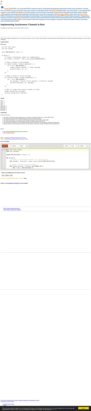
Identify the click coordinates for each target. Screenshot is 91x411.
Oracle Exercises (40, 17)
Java (68, 10)
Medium (7, 175)
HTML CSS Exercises (7, 16)
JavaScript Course (21, 10)
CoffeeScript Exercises (54, 16)
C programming (82, 10)
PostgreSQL (50, 12)
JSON (75, 14)
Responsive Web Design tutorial (62, 8)
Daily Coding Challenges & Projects (11, 208)
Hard (11, 175)
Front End (8, 8)
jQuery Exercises (30, 16)
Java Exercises (22, 17)
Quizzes (12, 21)
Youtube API (17, 14)
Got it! (83, 408)
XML (71, 14)
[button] (45, 2)
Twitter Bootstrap (47, 8)
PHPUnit (14, 12)
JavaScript (22, 8)
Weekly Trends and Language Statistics (12, 209)
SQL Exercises (30, 17)
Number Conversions (81, 19)
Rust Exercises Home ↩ (9, 132)
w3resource (3, 3)
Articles (17, 21)
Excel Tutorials (27, 19)
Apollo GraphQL (82, 12)
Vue (37, 10)
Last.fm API (42, 14)
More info (54, 409)
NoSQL (61, 12)
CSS (18, 8)
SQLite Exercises (60, 17)
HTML (14, 8)
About (4, 405)
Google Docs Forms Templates (47, 19)
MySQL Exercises (50, 17)
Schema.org (34, 8)
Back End (55, 10)
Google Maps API (26, 14)
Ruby (76, 10)
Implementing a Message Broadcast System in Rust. (16, 139)
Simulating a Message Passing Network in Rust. (15, 137)
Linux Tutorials (5, 21)
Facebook (9, 183)
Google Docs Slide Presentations (65, 19)
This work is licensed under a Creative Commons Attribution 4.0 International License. (20, 400)
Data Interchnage (63, 14)
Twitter (17, 183)
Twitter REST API (51, 14)
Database (20, 12)
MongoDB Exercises (84, 17)
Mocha (43, 10)
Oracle (72, 12)
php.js (40, 8)
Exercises (83, 14)
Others (19, 19)
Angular (32, 10)
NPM (46, 10)
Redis (75, 12)
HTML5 (28, 8)
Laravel (9, 12)
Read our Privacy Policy (8, 404)
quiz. (25, 178)
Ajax (78, 14)
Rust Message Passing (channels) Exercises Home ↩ (15, 131)
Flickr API (35, 14)
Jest (39, 10)
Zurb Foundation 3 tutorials (80, 8)
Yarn (49, 10)
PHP (60, 10)
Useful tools (34, 19)
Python (64, 10)
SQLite (56, 12)
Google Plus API (8, 14)
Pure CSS (3, 10)
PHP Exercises (65, 16)
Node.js (72, 10)
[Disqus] (45, 271)
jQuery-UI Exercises (41, 16)
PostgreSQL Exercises (71, 17)
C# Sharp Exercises (11, 17)
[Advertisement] (17, 32)
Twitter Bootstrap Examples (9, 19)
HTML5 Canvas (11, 10)
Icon (29, 10)
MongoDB (66, 12)
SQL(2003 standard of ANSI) (32, 12)
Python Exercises (74, 16)
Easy (3, 175)
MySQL (44, 12)
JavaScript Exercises (19, 16)
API (2, 14)
